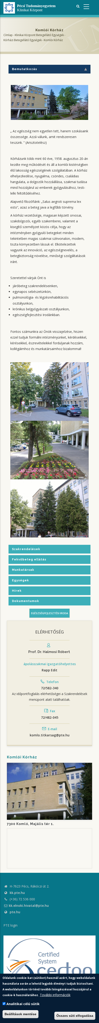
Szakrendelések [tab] (26, 549)
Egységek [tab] (20, 580)
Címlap (8, 35)
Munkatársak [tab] (23, 569)
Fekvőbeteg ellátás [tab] (29, 559)
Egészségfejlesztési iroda (49, 613)
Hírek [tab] (17, 590)
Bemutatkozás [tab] (24, 69)
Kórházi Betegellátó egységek (22, 40)
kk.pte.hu (17, 892)
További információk (55, 995)
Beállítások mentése (20, 1014)
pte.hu (15, 912)
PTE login (10, 925)
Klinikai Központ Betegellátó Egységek (39, 35)
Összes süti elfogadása (74, 1015)
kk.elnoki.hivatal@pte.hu (29, 905)
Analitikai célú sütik (23, 1004)
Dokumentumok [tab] (25, 601)
